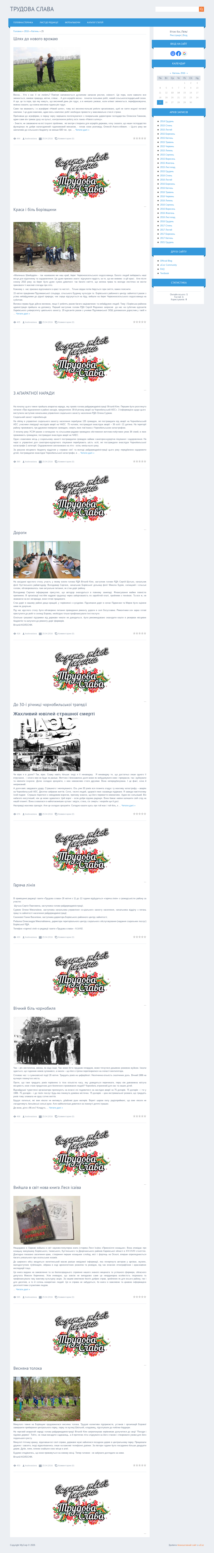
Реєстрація (175, 35)
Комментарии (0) (66, 138)
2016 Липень (166, 200)
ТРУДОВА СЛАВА (32, 9)
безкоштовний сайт (187, 1545)
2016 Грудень (167, 221)
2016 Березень (167, 184)
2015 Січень (166, 125)
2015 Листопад (167, 167)
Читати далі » (82, 130)
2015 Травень (167, 142)
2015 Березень (167, 134)
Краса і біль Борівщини (34, 209)
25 (160, 102)
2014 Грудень (167, 121)
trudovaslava (31, 138)
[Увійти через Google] (184, 53)
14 (178, 93)
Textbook (164, 273)
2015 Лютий (166, 129)
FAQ (162, 269)
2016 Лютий (166, 179)
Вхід (185, 35)
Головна (17, 31)
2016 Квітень (166, 188)
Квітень (35, 31)
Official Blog (166, 261)
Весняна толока (27, 1368)
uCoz (201, 1545)
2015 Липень (166, 150)
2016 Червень (167, 196)
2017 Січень (166, 225)
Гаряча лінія (24, 885)
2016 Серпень (167, 204)
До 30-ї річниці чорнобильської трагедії (50, 704)
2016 (26, 31)
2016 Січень (166, 175)
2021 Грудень (167, 242)
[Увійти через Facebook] (178, 53)
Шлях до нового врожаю (35, 38)
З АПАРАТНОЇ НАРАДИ (34, 393)
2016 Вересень (167, 209)
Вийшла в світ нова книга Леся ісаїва (47, 1187)
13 (172, 93)
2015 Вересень (167, 159)
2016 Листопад (167, 217)
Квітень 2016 (178, 73)
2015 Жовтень (167, 163)
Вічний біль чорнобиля (34, 1008)
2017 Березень (167, 234)
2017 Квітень (166, 238)
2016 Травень (167, 192)
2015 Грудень (167, 171)
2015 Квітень (166, 138)
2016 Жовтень (167, 213)
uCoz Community (168, 265)
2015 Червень (167, 146)
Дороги (20, 532)
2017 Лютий (166, 230)
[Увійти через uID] (172, 53)
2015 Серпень (167, 154)
